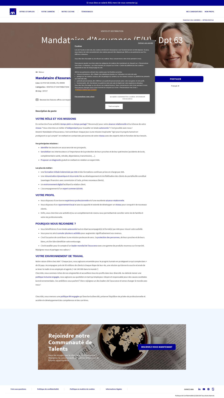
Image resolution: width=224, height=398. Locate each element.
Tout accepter (113, 106)
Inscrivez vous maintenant (156, 346)
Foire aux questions (18, 389)
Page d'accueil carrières (191, 20)
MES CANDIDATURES (194, 11)
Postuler (175, 78)
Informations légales (114, 389)
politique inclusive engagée (47, 277)
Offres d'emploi (208, 20)
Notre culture (68, 11)
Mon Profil (209, 11)
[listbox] (175, 86)
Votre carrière (48, 11)
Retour (41, 72)
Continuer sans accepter (145, 43)
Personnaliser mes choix (84, 96)
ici (136, 3)
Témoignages (87, 11)
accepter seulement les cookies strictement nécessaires (127, 98)
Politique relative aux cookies (85, 90)
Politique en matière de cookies (82, 389)
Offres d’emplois (27, 11)
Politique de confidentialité (48, 389)
